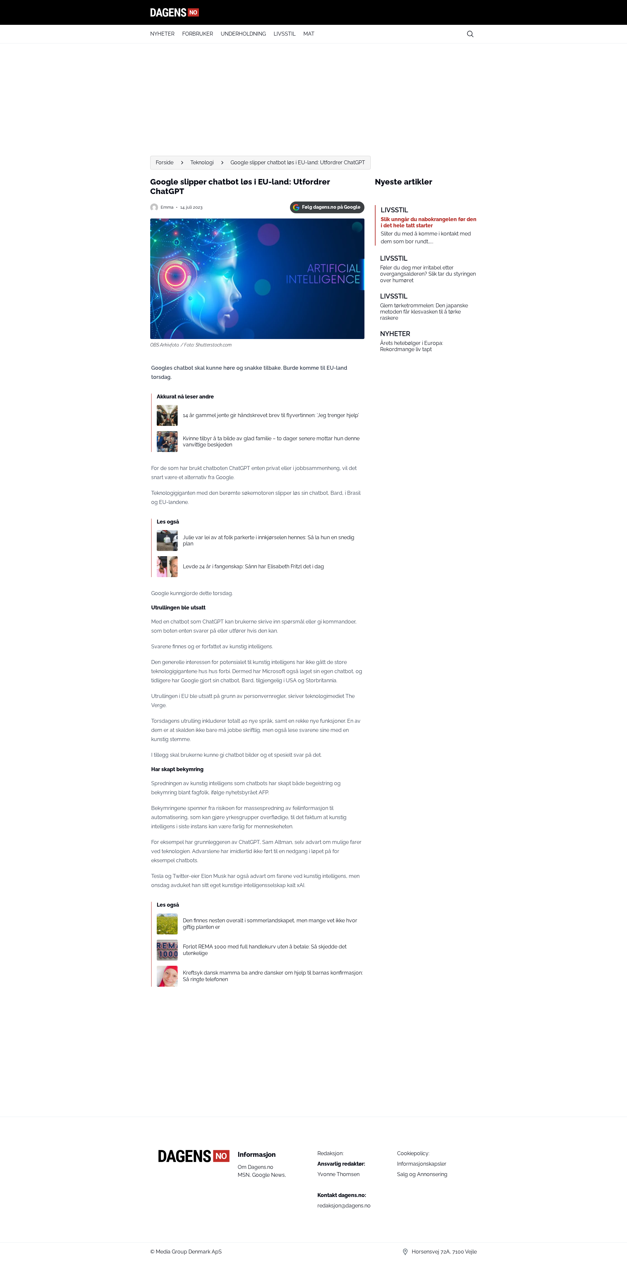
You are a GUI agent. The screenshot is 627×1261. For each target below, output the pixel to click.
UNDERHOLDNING (243, 34)
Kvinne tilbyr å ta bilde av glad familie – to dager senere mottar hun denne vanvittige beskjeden (271, 441)
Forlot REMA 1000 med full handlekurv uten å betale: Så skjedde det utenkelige (264, 950)
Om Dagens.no (255, 1167)
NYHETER (162, 34)
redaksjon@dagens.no (344, 1206)
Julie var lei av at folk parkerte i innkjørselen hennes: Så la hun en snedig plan (268, 540)
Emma (167, 207)
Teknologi (202, 162)
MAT (308, 34)
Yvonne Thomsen (338, 1174)
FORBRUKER (197, 34)
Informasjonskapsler (421, 1164)
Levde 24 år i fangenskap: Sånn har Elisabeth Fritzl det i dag (253, 566)
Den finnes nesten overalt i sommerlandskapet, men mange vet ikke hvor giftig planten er (270, 923)
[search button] (470, 33)
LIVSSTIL (285, 34)
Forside (164, 162)
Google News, (269, 1175)
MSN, (245, 1175)
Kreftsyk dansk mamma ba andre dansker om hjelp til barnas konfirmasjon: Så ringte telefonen (273, 976)
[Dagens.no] (313, 12)
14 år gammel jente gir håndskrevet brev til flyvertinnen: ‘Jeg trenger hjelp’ (271, 415)
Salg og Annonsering (422, 1174)
